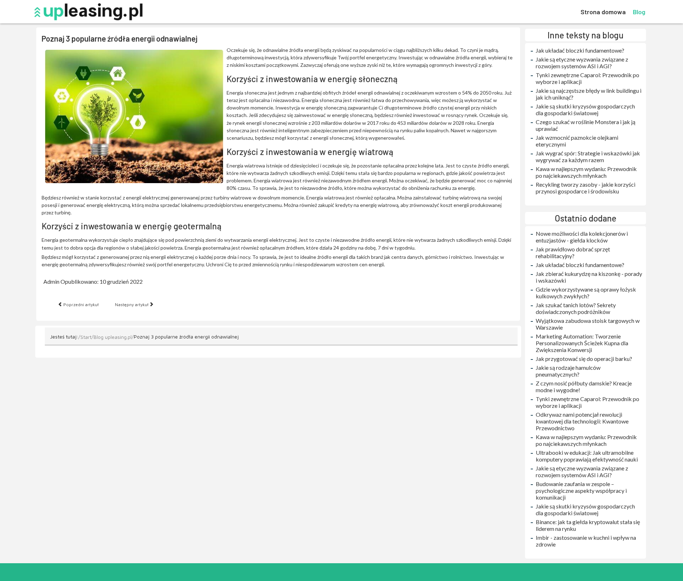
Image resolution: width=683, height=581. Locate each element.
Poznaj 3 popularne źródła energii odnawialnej (119, 38)
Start (85, 337)
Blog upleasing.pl (113, 337)
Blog (639, 12)
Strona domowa (603, 12)
